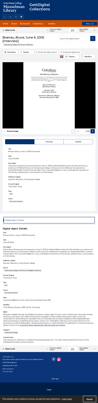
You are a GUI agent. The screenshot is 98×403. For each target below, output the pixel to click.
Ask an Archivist (8, 369)
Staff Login (55, 379)
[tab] (19, 141)
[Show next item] (92, 131)
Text (11, 194)
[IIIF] (62, 56)
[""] (41, 7)
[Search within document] (92, 38)
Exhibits (51, 23)
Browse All (25, 23)
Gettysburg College (11, 332)
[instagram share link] (59, 359)
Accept (90, 399)
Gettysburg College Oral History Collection (18, 45)
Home (5, 23)
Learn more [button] (67, 399)
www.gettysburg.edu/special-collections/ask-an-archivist (42, 325)
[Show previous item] (73, 131)
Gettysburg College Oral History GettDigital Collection (22, 270)
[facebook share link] (54, 359)
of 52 (88, 131)
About (14, 23)
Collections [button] (38, 23)
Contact (49, 389)
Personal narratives (16, 201)
